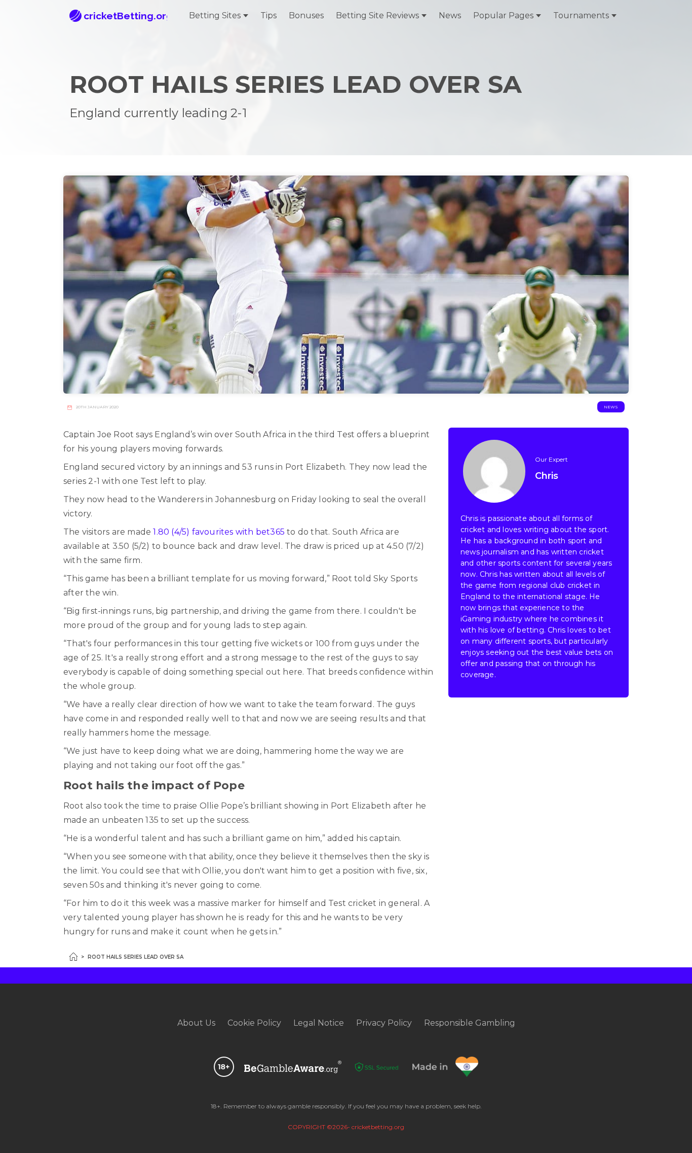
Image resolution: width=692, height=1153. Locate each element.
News (450, 15)
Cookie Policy (254, 1023)
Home (73, 957)
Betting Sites (215, 15)
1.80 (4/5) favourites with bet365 (219, 532)
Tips (268, 15)
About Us (196, 1023)
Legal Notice (318, 1023)
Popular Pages (503, 15)
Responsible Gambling (469, 1023)
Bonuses (306, 15)
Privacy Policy (384, 1023)
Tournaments (581, 15)
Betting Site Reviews (377, 15)
